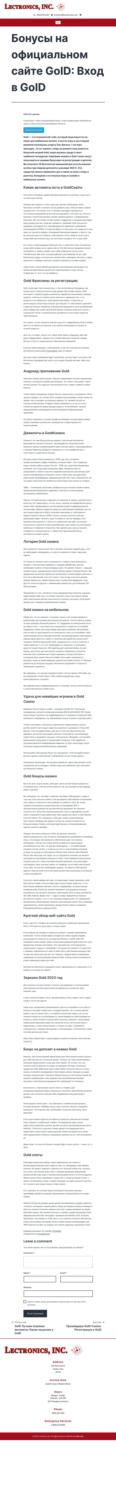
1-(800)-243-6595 (58, 1425)
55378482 (56, 1231)
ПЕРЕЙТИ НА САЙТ (33, 130)
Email (63, 1273)
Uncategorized (43, 1234)
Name (27, 1273)
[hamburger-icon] (58, 22)
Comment (29, 1253)
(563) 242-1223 (58, 1413)
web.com (79, 1436)
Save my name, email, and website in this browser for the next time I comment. (56, 1303)
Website (27, 1287)
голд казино (51, 351)
